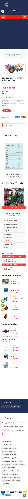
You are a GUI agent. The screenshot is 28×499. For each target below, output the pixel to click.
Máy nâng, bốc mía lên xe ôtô (17, 347)
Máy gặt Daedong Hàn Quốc (9, 451)
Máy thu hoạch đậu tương (8, 471)
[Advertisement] (14, 34)
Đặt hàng (6, 110)
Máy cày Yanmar (8, 237)
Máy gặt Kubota (6, 480)
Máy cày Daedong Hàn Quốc (11, 227)
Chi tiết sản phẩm (8, 125)
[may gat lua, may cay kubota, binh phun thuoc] (14, 4)
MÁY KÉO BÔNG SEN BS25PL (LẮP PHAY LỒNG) (14, 175)
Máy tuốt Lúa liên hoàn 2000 (16, 298)
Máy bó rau (5, 474)
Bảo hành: (5, 94)
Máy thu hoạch (14, 474)
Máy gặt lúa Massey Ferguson (9, 448)
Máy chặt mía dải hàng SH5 (8, 339)
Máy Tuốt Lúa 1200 (14, 290)
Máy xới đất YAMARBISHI (19, 464)
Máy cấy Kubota (6, 461)
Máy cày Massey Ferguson (10, 224)
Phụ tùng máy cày (8, 244)
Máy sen (4, 467)
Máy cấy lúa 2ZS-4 (14, 281)
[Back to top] (24, 495)
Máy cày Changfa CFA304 (14, 213)
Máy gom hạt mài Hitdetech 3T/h (17, 365)
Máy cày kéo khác (8, 240)
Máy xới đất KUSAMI (7, 477)
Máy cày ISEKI (7, 234)
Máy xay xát (17, 477)
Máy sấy (19, 471)
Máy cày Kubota (8, 230)
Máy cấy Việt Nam (6, 464)
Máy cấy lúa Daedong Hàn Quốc (10, 458)
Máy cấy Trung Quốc (17, 461)
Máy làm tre (11, 467)
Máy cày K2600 (13, 330)
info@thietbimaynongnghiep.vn (13, 426)
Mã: (3, 91)
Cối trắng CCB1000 (14, 316)
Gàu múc (6, 247)
